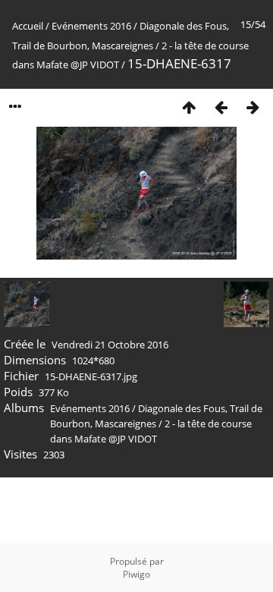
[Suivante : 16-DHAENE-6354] (252, 106)
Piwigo (136, 574)
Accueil (27, 26)
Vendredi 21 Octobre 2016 (110, 344)
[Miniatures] (189, 106)
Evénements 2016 (91, 26)
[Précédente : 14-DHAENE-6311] (221, 106)
